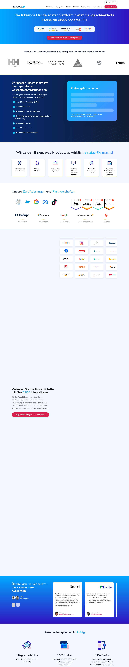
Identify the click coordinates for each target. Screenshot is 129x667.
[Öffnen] (109, 2)
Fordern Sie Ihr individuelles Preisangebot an (64, 38)
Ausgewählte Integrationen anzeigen (29, 415)
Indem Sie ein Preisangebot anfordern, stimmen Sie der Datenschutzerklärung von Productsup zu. (86, 115)
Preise (68, 7)
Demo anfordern (111, 7)
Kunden (76, 7)
